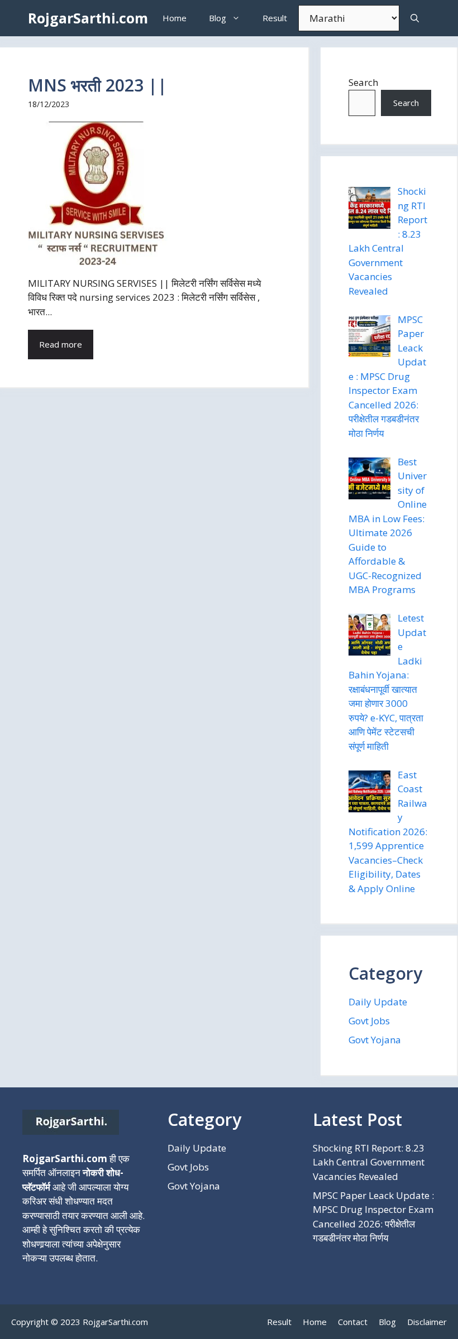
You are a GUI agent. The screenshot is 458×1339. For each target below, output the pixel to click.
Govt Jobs (369, 1020)
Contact (353, 1321)
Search (363, 82)
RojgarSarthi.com (88, 17)
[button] (414, 18)
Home (175, 17)
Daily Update (378, 1001)
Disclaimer (427, 1321)
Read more (60, 344)
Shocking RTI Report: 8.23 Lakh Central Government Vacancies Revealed (368, 1162)
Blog (217, 17)
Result (275, 17)
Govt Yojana (375, 1039)
